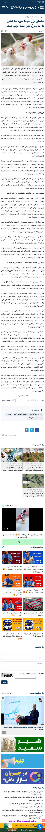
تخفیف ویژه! (22, 541)
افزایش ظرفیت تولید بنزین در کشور (31, 807)
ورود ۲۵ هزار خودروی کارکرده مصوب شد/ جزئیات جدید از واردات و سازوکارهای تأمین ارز (22, 816)
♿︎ (40, 826)
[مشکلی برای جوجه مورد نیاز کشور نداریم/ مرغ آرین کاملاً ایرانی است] (22, 49)
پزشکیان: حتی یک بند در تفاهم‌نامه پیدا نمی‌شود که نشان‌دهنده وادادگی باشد (23, 728)
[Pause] (4, 529)
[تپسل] (3, 505)
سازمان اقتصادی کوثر (20, 414)
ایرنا (25, 7)
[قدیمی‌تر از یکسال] (33, 455)
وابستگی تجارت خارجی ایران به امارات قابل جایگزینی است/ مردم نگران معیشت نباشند (22, 811)
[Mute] (7, 529)
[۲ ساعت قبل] (22, 710)
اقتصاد (26, 396)
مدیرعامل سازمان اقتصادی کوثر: (34, 17)
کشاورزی (20, 396)
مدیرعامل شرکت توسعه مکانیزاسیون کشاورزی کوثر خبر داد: (33, 464)
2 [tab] (8, 693)
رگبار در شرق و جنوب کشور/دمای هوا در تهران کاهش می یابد (23, 797)
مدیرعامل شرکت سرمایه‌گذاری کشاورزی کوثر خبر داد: (35, 490)
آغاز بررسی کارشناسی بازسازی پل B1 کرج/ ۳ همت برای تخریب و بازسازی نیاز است (22, 792)
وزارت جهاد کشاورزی (36, 414)
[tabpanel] (22, 715)
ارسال (4, 682)
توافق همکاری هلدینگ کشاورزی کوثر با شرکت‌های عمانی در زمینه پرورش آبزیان (33, 496)
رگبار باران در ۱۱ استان (35, 800)
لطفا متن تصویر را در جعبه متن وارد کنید (31, 674)
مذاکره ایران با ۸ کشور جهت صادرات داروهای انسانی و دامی (12, 469)
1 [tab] (10, 693)
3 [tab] (5, 693)
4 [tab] (3, 693)
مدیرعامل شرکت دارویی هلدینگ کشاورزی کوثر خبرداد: (13, 464)
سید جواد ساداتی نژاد (35, 418)
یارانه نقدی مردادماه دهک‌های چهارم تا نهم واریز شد (25, 803)
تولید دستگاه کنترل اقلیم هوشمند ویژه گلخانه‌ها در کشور (34, 469)
